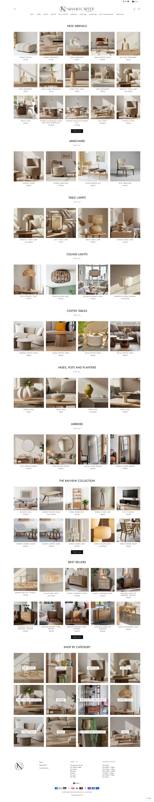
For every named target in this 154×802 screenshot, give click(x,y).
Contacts (120, 14)
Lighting (82, 14)
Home (39, 14)
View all (77, 131)
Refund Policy (43, 765)
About (46, 14)
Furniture (93, 14)
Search (41, 762)
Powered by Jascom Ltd (77, 795)
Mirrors (74, 14)
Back (32, 14)
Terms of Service (43, 768)
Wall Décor (63, 14)
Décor (53, 14)
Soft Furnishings (106, 14)
